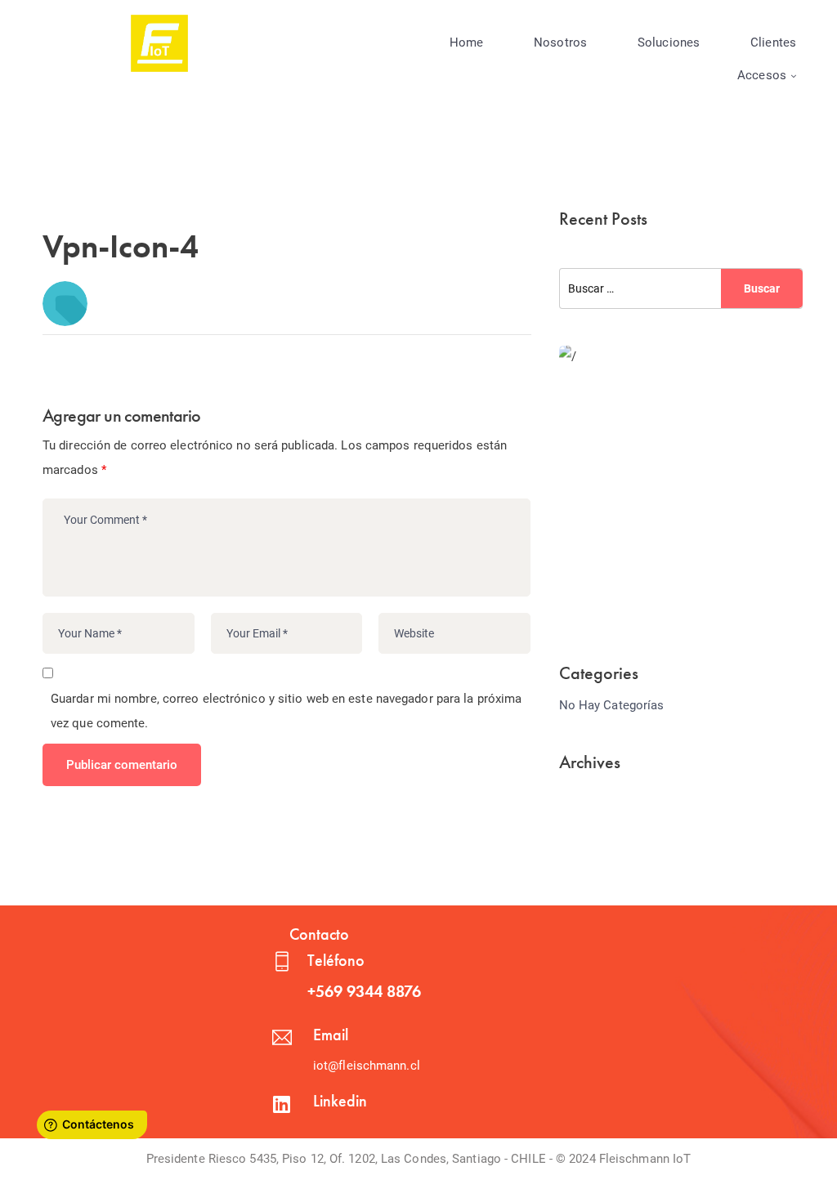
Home (466, 42)
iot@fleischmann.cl (366, 1065)
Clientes (773, 42)
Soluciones (669, 42)
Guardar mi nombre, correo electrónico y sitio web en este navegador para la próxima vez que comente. (286, 711)
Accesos (761, 75)
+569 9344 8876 (364, 991)
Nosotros (560, 42)
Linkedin (340, 1100)
